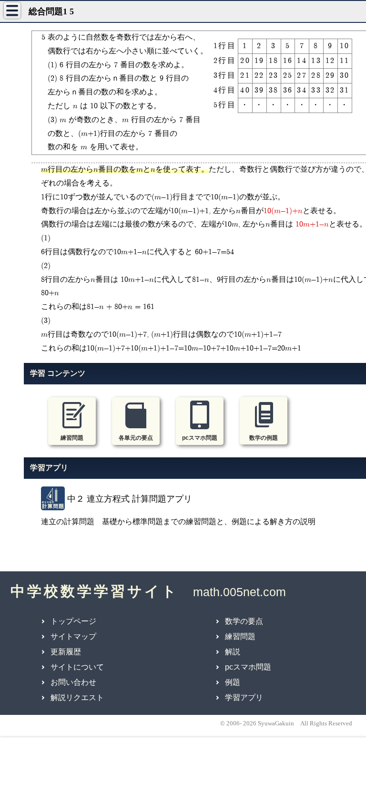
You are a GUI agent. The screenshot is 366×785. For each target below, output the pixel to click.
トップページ (73, 621)
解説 (232, 652)
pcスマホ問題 (248, 667)
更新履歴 (66, 652)
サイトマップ (73, 636)
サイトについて (77, 667)
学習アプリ (244, 697)
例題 (232, 682)
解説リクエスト (77, 697)
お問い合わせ (73, 682)
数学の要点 (244, 621)
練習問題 (240, 636)
